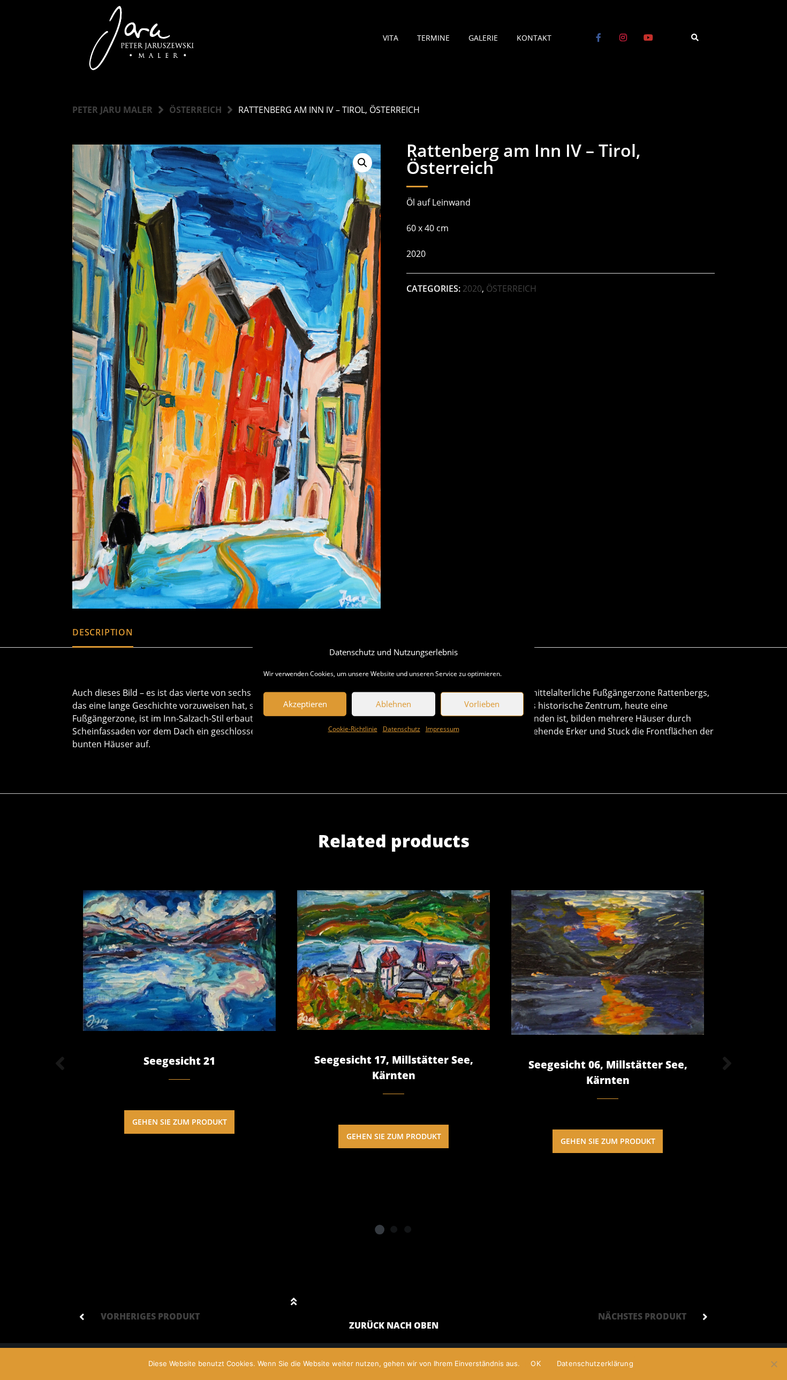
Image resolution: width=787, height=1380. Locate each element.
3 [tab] (407, 1229)
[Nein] (773, 1364)
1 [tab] (380, 1229)
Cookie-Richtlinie (352, 728)
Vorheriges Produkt (150, 1316)
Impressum (442, 728)
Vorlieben (482, 704)
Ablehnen (393, 704)
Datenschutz (401, 728)
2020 (472, 288)
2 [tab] (393, 1229)
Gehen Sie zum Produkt (179, 1122)
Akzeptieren (305, 704)
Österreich (195, 110)
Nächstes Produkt (642, 1316)
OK (536, 1363)
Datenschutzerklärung (595, 1363)
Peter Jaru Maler (112, 110)
